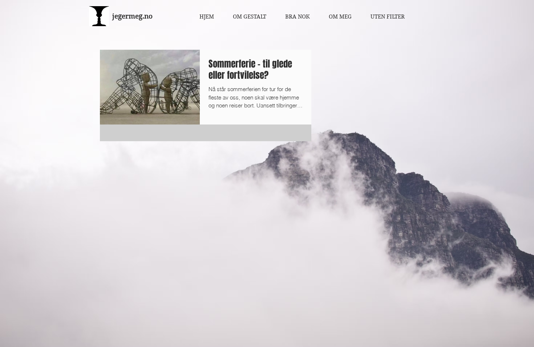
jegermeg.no (132, 16)
